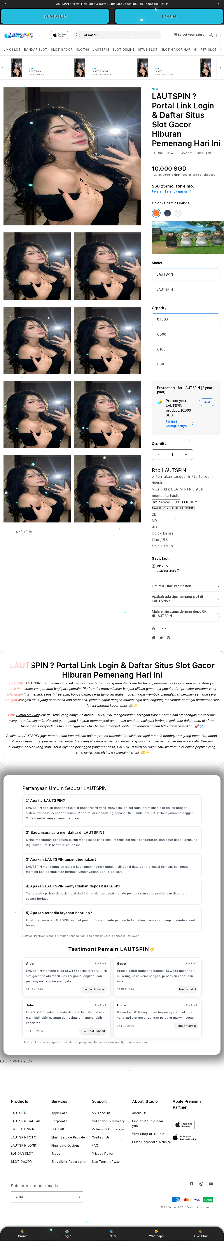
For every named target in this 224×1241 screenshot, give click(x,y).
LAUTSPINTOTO (23, 1137)
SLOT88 (82, 49)
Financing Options (65, 1145)
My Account (101, 1113)
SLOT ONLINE (124, 49)
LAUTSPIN (101, 49)
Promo (23, 1236)
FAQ (95, 1145)
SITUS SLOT (148, 49)
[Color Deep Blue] (167, 213)
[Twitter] (162, 639)
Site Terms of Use (106, 1161)
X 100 (160, 349)
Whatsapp (156, 1236)
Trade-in (58, 1153)
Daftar (112, 1236)
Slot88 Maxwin (27, 715)
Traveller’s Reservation (69, 1161)
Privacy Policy (103, 1153)
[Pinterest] (169, 639)
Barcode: (186, 153)
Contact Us (101, 1137)
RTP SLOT (208, 49)
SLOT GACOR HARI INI (179, 49)
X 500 (161, 334)
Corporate (59, 1121)
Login (67, 1236)
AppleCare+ (60, 1113)
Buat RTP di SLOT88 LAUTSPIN (173, 508)
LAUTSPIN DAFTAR (25, 1121)
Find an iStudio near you (147, 1123)
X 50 (160, 364)
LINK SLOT (12, 49)
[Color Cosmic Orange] (156, 213)
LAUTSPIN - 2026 (16, 1061)
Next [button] (218, 4)
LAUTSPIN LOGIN (24, 1145)
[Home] (19, 35)
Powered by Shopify (199, 1207)
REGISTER (55, 16)
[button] (12, 49)
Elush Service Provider (68, 1137)
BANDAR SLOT (35, 49)
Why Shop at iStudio (148, 1134)
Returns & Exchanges (108, 1129)
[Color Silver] (178, 213)
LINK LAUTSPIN (23, 1129)
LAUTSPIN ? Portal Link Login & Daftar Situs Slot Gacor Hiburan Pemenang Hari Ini (112, 3)
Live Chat (201, 1236)
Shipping (178, 174)
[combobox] (117, 35)
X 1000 (162, 319)
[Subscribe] (78, 1196)
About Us (139, 1113)
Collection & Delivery (108, 1121)
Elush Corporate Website (151, 1142)
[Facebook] (155, 639)
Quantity (159, 444)
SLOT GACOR (62, 49)
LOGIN (169, 16)
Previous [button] (6, 4)
